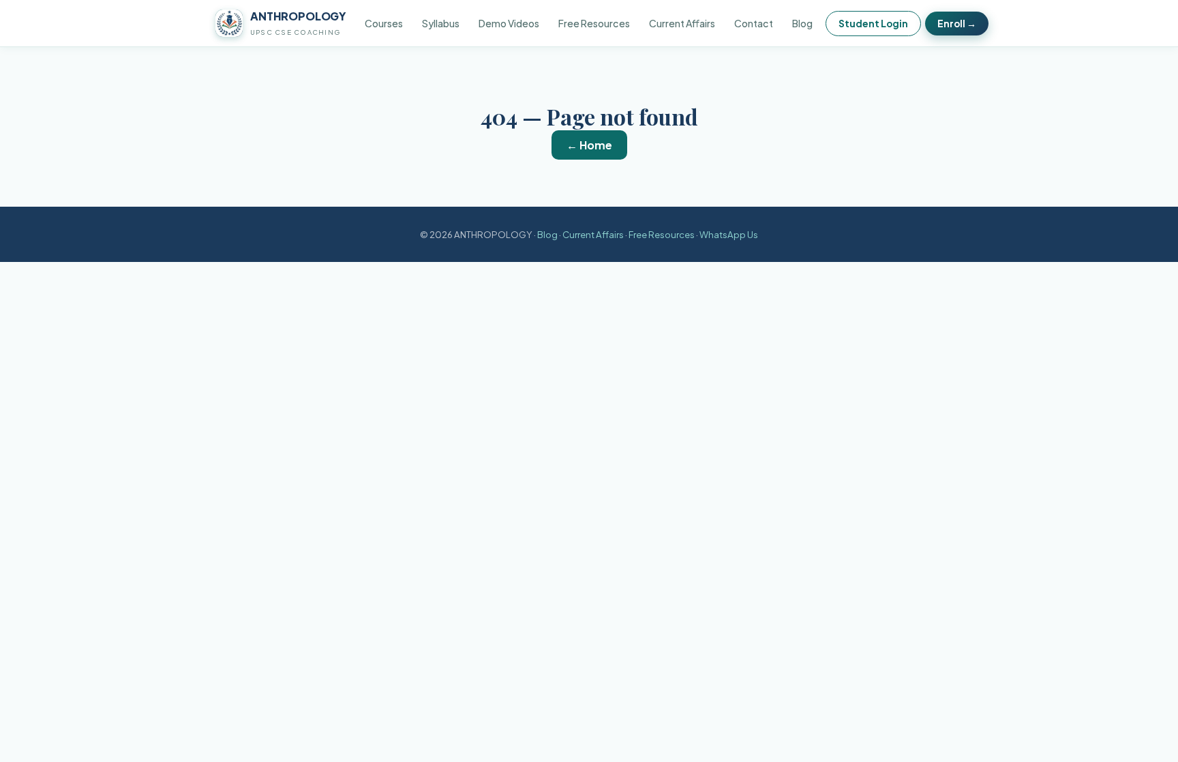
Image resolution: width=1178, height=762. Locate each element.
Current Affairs (682, 23)
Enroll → (956, 23)
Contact (753, 23)
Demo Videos (509, 23)
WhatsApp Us (728, 234)
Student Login (873, 23)
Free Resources (594, 23)
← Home (589, 145)
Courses (384, 23)
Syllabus (440, 23)
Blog (802, 23)
